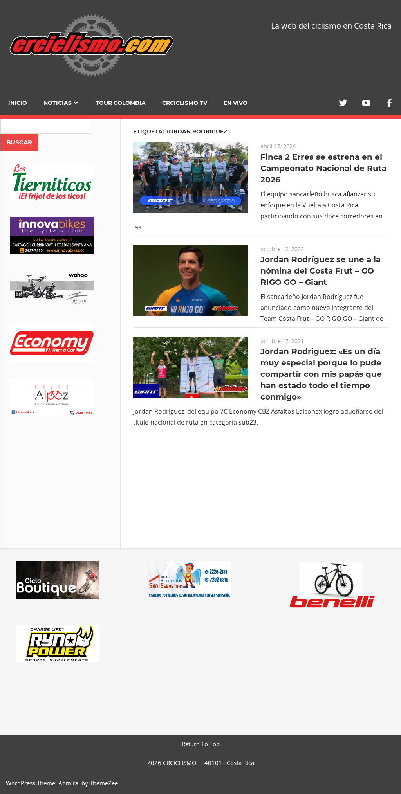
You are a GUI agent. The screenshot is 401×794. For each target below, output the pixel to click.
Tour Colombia (121, 102)
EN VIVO (235, 102)
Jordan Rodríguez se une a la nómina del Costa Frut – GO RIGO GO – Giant (320, 271)
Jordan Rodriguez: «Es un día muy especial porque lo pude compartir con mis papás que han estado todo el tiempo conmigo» (321, 374)
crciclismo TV (184, 102)
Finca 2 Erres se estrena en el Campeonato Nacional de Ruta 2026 (323, 168)
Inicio (17, 102)
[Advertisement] (60, 493)
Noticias (57, 102)
